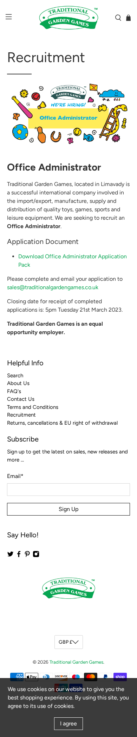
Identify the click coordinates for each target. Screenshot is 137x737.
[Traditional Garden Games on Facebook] (18, 556)
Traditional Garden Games (76, 662)
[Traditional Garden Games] (68, 18)
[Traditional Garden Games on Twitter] (10, 556)
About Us (18, 383)
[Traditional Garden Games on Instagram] (36, 556)
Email (15, 476)
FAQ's (14, 391)
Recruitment (21, 415)
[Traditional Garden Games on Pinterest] (27, 556)
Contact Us (20, 399)
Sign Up (68, 509)
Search (15, 375)
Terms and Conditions (32, 407)
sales (52, 287)
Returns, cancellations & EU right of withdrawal (62, 423)
